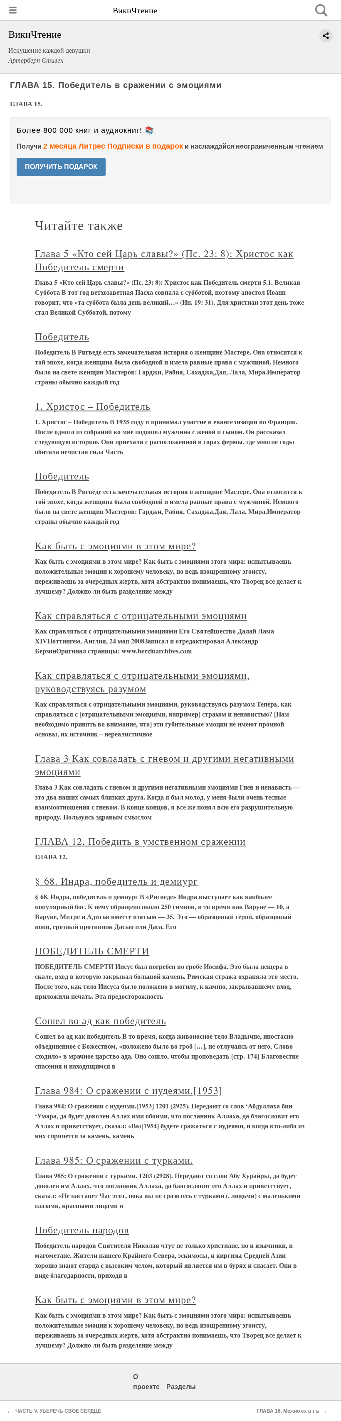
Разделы (181, 1386)
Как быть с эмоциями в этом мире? (115, 545)
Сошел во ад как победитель (100, 1020)
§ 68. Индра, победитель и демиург (116, 881)
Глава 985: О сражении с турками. (114, 1160)
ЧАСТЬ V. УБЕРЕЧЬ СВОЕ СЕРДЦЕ (58, 1411)
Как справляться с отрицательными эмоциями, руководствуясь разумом (142, 681)
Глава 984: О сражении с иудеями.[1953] (128, 1090)
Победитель (62, 336)
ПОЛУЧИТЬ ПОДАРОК (61, 166)
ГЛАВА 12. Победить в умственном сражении (140, 841)
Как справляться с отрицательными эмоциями (141, 615)
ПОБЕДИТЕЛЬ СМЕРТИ (92, 950)
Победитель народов (82, 1229)
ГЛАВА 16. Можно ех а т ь (288, 1411)
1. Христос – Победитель (93, 406)
